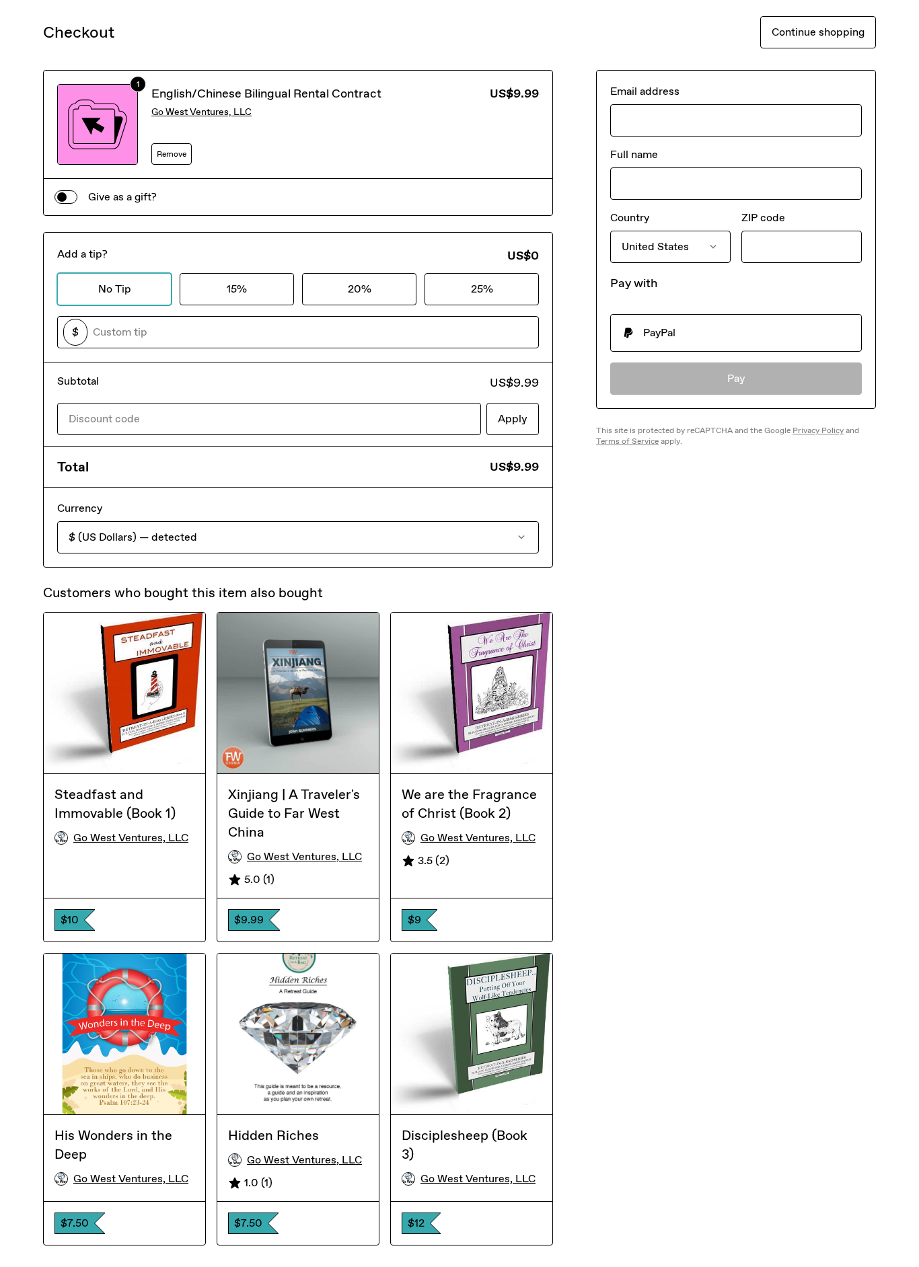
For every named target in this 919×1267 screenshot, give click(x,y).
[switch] (65, 197)
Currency (79, 508)
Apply (512, 418)
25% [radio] (482, 288)
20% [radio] (359, 288)
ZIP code (763, 217)
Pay (736, 378)
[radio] (736, 333)
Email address (644, 91)
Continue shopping (818, 32)
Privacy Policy (818, 430)
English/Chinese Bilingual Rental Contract (266, 93)
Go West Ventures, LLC (201, 112)
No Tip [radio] (114, 288)
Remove (171, 154)
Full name (634, 154)
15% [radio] (237, 288)
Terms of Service (627, 441)
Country (629, 217)
